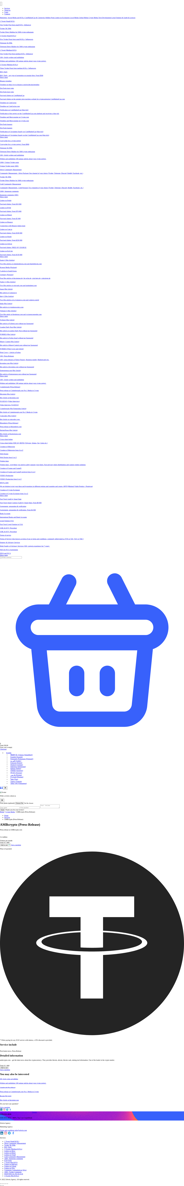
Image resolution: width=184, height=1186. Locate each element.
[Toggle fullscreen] (3, 1183)
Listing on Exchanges (62, 18)
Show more (4, 77)
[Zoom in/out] (1, 1183)
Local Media (74, 18)
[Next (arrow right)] (3, 1185)
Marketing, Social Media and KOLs (12, 18)
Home (2, 812)
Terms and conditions (7, 1130)
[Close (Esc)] (7, 1183)
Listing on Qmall (10, 1155)
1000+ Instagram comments (13, 1159)
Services (7, 8)
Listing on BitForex (10, 1164)
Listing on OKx (9, 1168)
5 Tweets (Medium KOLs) (13, 1149)
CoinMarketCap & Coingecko (35, 18)
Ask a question (16, 845)
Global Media (84, 18)
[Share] (5, 1183)
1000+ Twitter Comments (13, 1172)
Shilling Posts (50, 18)
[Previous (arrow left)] (1, 1185)
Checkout (3, 749)
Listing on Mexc (9, 1151)
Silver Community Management (15, 1143)
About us (7, 10)
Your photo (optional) (7, 803)
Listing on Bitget (10, 1153)
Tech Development (105, 18)
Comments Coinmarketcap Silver (15, 1170)
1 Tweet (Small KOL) (11, 1141)
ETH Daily (8, 1160)
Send (2, 810)
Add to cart (4, 845)
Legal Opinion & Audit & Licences (123, 18)
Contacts (7, 14)
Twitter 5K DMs (9, 1145)
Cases (6, 12)
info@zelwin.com (21, 1130)
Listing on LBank (10, 1166)
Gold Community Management (14, 1157)
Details (34, 1112)
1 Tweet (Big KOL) (11, 1162)
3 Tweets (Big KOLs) (11, 1176)
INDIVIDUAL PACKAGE (13, 1174)
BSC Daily (8, 1147)
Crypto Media (93, 18)
